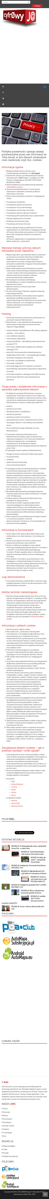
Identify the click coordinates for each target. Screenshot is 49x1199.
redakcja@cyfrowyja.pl (14, 187)
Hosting (6, 313)
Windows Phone (17, 806)
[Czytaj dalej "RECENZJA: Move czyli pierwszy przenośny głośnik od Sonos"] (15, 892)
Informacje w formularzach (18, 529)
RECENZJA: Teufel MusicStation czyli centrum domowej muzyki (32, 853)
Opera (13, 795)
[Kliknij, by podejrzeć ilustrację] (24, 128)
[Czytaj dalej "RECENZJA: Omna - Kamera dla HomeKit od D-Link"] (6, 908)
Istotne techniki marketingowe (19, 592)
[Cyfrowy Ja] (20, 18)
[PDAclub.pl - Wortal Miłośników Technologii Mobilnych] (19, 927)
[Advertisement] (24, 56)
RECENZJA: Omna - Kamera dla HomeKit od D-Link (28, 908)
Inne (4, 1136)
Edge (13, 781)
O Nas (5, 1149)
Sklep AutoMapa (9, 1146)
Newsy (5, 1115)
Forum (5, 1109)
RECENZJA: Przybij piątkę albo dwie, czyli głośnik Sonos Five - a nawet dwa (28, 847)
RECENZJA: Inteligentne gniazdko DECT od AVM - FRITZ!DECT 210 (29, 886)
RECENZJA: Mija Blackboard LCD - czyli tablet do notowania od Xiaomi (33, 872)
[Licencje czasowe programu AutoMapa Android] (18, 953)
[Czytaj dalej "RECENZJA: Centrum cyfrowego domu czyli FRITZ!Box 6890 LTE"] (25, 879)
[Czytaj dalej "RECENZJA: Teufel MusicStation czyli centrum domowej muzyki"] (15, 853)
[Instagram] (3, 104)
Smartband (7, 1122)
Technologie (7, 1133)
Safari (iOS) (15, 803)
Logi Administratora (13, 576)
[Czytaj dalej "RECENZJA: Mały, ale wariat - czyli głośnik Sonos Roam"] (25, 859)
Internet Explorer (17, 784)
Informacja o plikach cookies (18, 625)
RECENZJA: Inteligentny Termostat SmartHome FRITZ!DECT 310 (28, 867)
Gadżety (6, 1129)
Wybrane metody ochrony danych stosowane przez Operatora (21, 249)
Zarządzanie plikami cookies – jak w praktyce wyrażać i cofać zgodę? (23, 749)
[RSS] (3, 86)
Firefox (13, 792)
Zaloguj (37, 6)
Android (14, 801)
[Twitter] (3, 98)
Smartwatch (7, 1119)
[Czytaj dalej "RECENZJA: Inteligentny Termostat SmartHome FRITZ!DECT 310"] (6, 867)
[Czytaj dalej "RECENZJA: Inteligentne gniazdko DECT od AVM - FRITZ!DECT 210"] (6, 887)
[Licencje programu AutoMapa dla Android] (10, 1184)
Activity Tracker (8, 1126)
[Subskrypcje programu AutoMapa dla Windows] (10, 1176)
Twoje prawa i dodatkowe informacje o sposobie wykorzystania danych (24, 388)
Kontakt (6, 1153)
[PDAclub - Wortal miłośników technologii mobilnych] (10, 1168)
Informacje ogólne (12, 167)
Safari (13, 790)
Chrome (14, 787)
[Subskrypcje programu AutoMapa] (18, 941)
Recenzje (6, 1112)
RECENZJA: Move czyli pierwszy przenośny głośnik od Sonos (32, 892)
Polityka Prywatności (10, 1156)
